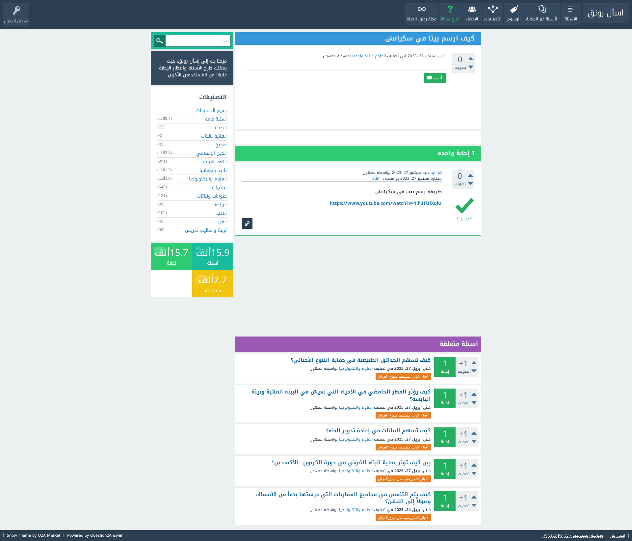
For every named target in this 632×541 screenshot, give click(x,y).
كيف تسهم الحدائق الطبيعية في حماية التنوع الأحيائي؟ (361, 360)
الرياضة (220, 204)
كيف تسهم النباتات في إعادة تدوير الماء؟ (378, 431)
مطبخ (221, 144)
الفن (222, 221)
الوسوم (514, 19)
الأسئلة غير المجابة (542, 19)
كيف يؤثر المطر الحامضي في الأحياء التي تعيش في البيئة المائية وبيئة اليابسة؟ (341, 395)
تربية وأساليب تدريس (206, 230)
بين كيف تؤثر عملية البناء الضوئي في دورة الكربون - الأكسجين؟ (351, 463)
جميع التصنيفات (211, 110)
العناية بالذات (214, 136)
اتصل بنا (618, 535)
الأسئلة (571, 19)
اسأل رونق (606, 12)
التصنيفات (493, 19)
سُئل (442, 56)
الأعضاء (472, 19)
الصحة (221, 127)
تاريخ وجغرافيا (213, 170)
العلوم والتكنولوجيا (369, 56)
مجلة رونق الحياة (421, 19)
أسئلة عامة (216, 119)
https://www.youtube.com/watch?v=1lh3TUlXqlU (386, 203)
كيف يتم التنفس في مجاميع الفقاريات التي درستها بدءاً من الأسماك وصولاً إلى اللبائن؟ (343, 498)
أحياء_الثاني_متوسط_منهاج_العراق (403, 376)
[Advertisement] (358, 106)
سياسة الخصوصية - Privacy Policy (573, 535)
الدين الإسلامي (211, 153)
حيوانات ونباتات (212, 196)
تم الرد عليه (432, 172)
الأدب (222, 213)
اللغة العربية (215, 161)
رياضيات (219, 187)
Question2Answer (106, 535)
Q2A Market (49, 535)
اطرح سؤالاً (450, 19)
